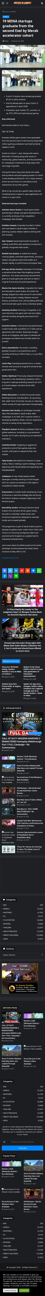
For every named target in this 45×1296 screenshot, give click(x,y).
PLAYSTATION (9, 920)
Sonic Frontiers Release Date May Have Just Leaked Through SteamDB (30, 768)
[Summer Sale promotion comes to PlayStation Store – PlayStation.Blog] (8, 837)
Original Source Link (10, 558)
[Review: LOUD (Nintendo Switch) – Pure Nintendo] (8, 757)
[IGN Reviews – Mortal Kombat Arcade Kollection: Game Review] (8, 790)
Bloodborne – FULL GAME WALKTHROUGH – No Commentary (27, 811)
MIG (4, 905)
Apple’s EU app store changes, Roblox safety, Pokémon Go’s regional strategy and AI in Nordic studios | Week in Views (33, 690)
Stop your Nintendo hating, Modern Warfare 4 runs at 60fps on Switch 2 (11, 670)
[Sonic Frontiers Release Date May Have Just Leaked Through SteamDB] (8, 768)
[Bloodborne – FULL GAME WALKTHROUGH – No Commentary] (8, 811)
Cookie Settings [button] (10, 1290)
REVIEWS (7, 924)
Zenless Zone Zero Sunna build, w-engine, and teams (11, 686)
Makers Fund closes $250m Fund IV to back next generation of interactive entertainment (33, 671)
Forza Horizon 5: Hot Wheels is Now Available (32, 1061)
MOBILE (13, 12)
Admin (6, 41)
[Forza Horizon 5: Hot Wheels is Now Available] (8, 780)
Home (6, 12)
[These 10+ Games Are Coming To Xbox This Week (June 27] (8, 849)
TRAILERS (7, 928)
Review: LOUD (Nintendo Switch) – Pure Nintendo (32, 1023)
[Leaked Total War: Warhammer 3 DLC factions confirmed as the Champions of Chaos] (8, 823)
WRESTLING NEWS (10, 935)
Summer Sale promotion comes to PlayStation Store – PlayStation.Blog (30, 834)
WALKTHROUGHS (10, 931)
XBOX (5, 939)
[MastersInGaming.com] (22, 3)
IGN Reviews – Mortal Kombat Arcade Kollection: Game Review (29, 790)
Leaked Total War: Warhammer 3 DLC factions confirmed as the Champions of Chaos (30, 823)
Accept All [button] (24, 1290)
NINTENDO (7, 912)
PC (4, 916)
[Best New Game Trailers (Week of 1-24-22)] (8, 802)
